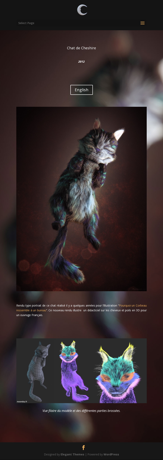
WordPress (111, 454)
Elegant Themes (72, 454)
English (81, 89)
